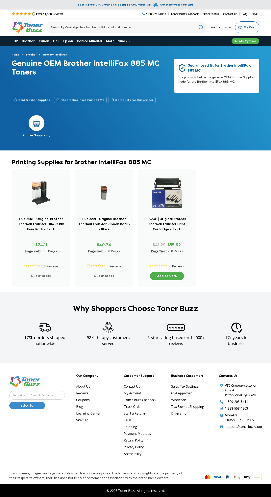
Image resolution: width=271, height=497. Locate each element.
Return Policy (133, 440)
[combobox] (126, 27)
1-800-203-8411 (236, 401)
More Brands (117, 41)
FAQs (127, 420)
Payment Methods (137, 433)
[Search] (201, 27)
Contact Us (230, 13)
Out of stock (41, 276)
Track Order (133, 406)
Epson (68, 41)
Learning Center (88, 413)
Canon (44, 41)
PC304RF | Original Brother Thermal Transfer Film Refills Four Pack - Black (41, 224)
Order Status (211, 13)
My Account (219, 27)
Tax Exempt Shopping (187, 406)
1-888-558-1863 (236, 408)
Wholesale (179, 400)
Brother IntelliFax (55, 54)
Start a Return (134, 413)
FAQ (244, 13)
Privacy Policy (134, 447)
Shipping (130, 427)
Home (15, 54)
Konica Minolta (89, 41)
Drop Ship (178, 413)
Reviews (82, 393)
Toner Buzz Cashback (185, 13)
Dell (56, 41)
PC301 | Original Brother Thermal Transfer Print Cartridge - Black (167, 224)
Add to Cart (167, 276)
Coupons (83, 400)
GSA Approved (181, 393)
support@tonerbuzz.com (243, 426)
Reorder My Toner (245, 41)
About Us (83, 386)
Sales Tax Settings (184, 386)
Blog (254, 13)
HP (16, 41)
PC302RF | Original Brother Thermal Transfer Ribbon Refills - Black (104, 224)
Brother (28, 41)
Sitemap (82, 420)
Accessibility (132, 454)
